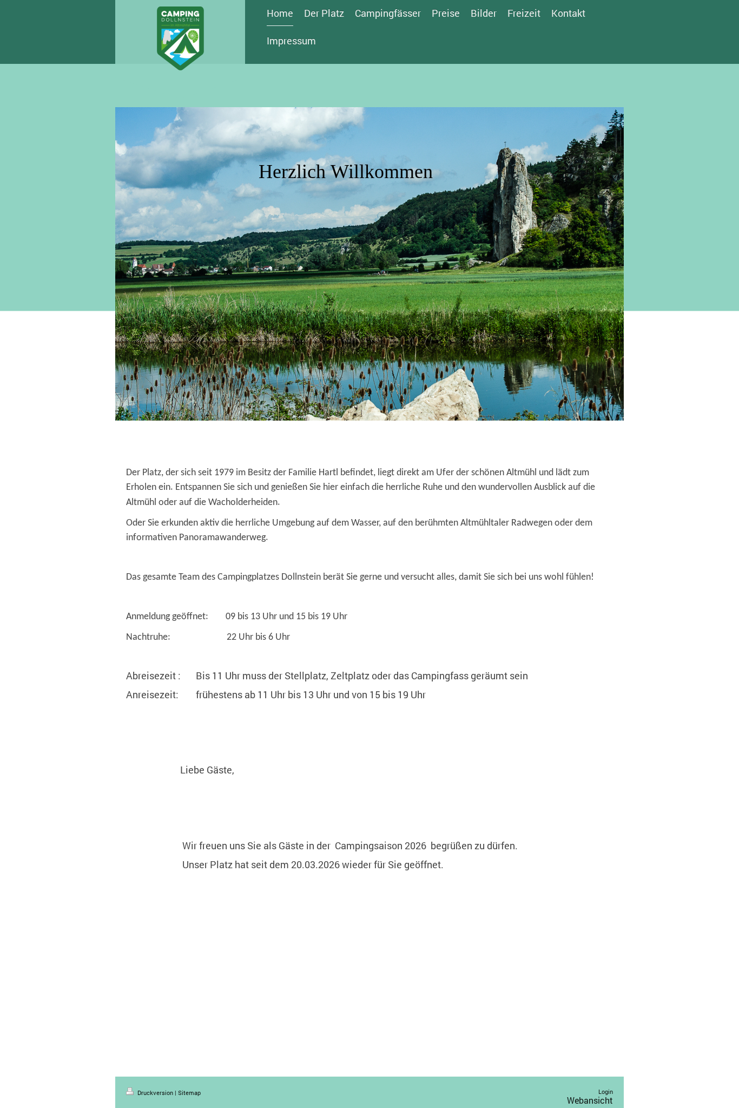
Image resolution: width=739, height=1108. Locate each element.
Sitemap (189, 1093)
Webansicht (590, 1100)
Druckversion (155, 1093)
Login (605, 1091)
